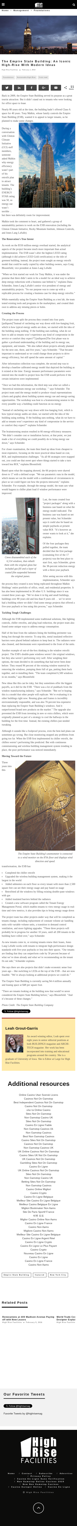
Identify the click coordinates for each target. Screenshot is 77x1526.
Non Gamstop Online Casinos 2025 (40, 1482)
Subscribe (46, 1473)
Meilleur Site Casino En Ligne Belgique (39, 1200)
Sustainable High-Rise (26, 77)
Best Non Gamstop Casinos (38, 1136)
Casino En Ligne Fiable (38, 1125)
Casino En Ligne (38, 1166)
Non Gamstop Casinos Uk (38, 1128)
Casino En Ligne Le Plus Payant (38, 1245)
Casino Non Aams (38, 1227)
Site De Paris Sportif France (38, 1211)
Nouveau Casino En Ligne (38, 1253)
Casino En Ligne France (38, 1223)
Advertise (66, 1473)
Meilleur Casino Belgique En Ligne (38, 1204)
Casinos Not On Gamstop (38, 1098)
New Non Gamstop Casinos (41, 1484)
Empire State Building (16, 1275)
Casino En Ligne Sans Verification (41, 1479)
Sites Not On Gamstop (38, 1113)
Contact (27, 1473)
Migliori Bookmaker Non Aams (38, 1208)
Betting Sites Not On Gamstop (38, 1181)
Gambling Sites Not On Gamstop (38, 1162)
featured (39, 1275)
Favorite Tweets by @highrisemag (23, 1413)
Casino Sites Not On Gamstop (38, 1140)
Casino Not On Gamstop (38, 1106)
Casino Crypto (38, 1193)
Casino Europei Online (26, 1487)
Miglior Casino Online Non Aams (38, 1219)
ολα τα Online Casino (38, 1110)
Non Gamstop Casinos (38, 1132)
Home (5, 10)
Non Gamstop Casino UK (38, 1117)
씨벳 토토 (38, 1215)
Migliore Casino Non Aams (39, 1230)
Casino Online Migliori (38, 1189)
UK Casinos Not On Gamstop (38, 1159)
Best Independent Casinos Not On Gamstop (38, 1102)
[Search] (74, 4)
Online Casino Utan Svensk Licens (38, 1094)
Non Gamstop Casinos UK (38, 1147)
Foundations (8, 77)
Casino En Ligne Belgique (38, 1196)
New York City (58, 1275)
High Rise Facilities (10, 70)
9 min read (43, 77)
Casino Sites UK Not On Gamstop (39, 1155)
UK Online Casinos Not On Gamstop (38, 1151)
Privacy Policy (41, 1476)
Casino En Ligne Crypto (38, 1242)
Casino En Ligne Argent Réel (38, 1238)
